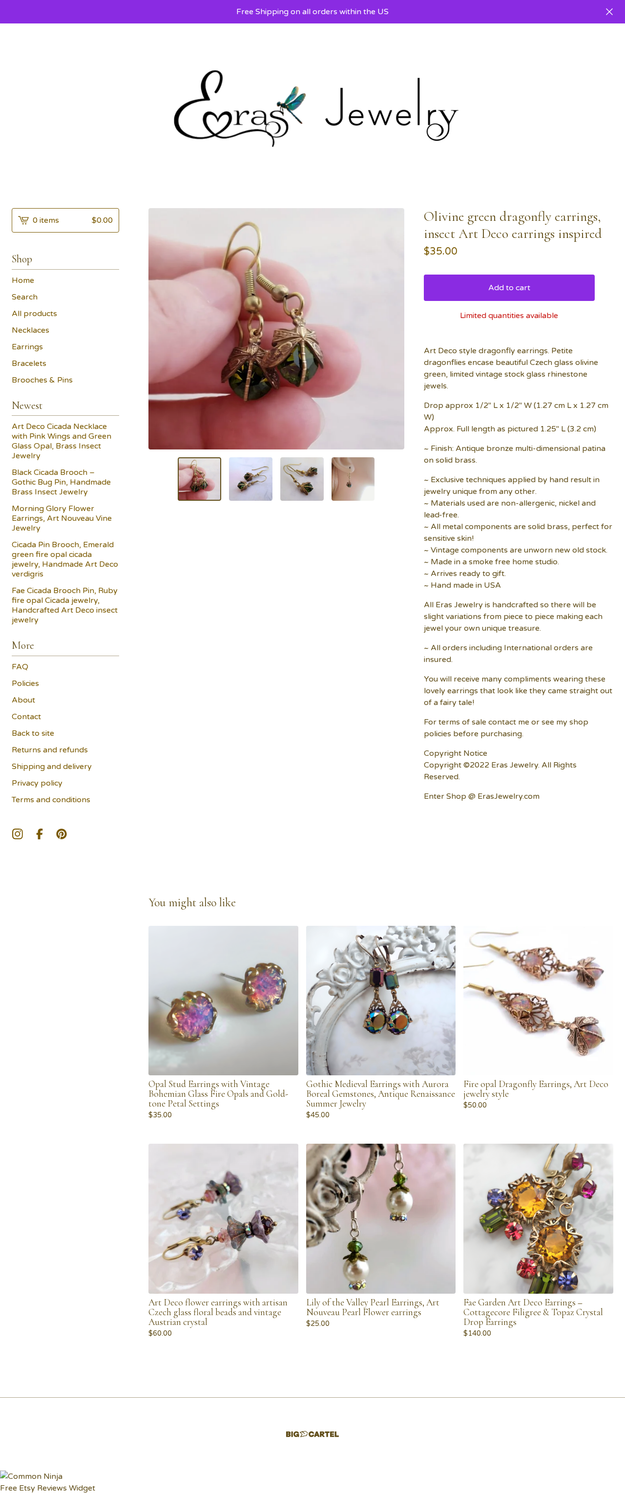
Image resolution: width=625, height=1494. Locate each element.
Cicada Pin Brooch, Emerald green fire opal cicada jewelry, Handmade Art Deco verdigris (65, 559)
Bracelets (29, 363)
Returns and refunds (50, 750)
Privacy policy (37, 783)
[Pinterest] (61, 834)
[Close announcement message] (609, 12)
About (23, 700)
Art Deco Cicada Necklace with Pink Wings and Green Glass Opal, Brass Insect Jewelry (61, 441)
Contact (26, 717)
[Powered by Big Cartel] (312, 1469)
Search (25, 297)
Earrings (27, 347)
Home (23, 280)
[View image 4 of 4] (353, 479)
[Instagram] (17, 834)
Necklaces (30, 330)
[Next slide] (390, 329)
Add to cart (509, 288)
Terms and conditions (51, 800)
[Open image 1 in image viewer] (276, 328)
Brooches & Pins (42, 380)
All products (34, 314)
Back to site (33, 733)
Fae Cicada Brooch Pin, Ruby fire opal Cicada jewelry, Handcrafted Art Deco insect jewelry (65, 605)
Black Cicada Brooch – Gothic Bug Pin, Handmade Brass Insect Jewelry (61, 482)
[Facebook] (39, 834)
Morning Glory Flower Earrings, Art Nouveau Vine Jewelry (62, 518)
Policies (25, 683)
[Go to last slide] (162, 329)
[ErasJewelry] (312, 108)
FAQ (20, 667)
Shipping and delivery (52, 766)
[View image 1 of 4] (199, 479)
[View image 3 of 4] (302, 479)
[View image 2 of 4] (250, 479)
